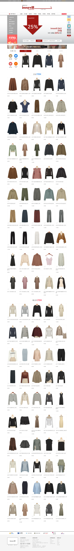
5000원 (48, 13)
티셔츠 (10, 19)
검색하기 (51, 7)
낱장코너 (30, 13)
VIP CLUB (64, 14)
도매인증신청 (15, 67)
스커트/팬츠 (11, 28)
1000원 (35, 13)
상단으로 (69, 35)
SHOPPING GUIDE (52, 543)
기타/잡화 (11, 32)
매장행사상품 (10, 67)
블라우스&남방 (12, 23)
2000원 (39, 13)
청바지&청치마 (12, 21)
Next (16, 39)
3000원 (44, 13)
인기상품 (25, 13)
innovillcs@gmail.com (38, 541)
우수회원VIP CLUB (10, 59)
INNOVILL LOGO (28, 7)
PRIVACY (51, 542)
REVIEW (58, 542)
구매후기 (69, 32)
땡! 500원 (53, 13)
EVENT (58, 543)
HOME (51, 539)
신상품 (21, 13)
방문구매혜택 (15, 59)
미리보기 (8, 91)
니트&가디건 (11, 17)
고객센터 (69, 29)
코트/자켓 (11, 30)
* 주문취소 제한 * (43, 9)
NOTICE (58, 539)
